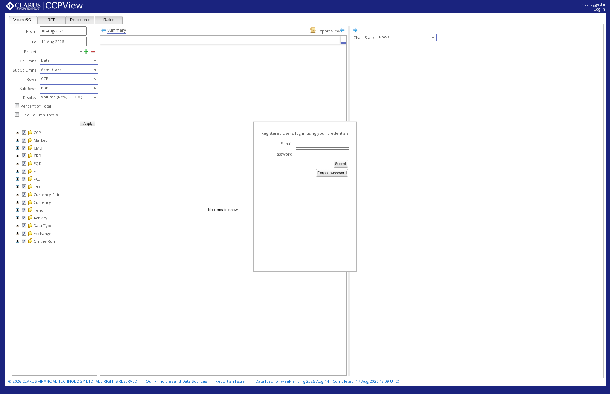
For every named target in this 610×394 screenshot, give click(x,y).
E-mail (286, 143)
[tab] (23, 20)
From (31, 31)
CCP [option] (44, 78)
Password (283, 154)
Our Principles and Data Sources (176, 381)
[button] (81, 51)
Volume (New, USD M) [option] (61, 96)
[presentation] (59, 51)
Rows (31, 79)
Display (29, 97)
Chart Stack (364, 37)
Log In (599, 9)
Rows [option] (384, 37)
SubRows (27, 88)
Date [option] (45, 60)
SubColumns (24, 70)
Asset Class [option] (51, 69)
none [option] (46, 87)
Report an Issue (230, 381)
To (33, 41)
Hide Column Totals (39, 114)
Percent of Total (35, 106)
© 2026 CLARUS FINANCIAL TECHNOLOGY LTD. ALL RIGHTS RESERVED (72, 381)
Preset (30, 51)
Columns (28, 60)
